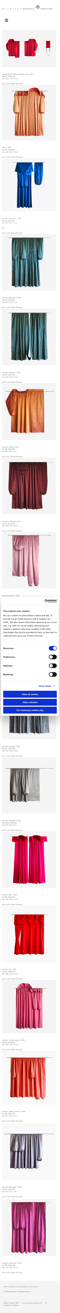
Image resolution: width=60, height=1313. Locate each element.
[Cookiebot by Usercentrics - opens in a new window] (44, 601)
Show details (45, 686)
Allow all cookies (30, 694)
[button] (8, 20)
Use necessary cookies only (30, 710)
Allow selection (30, 702)
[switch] (53, 657)
